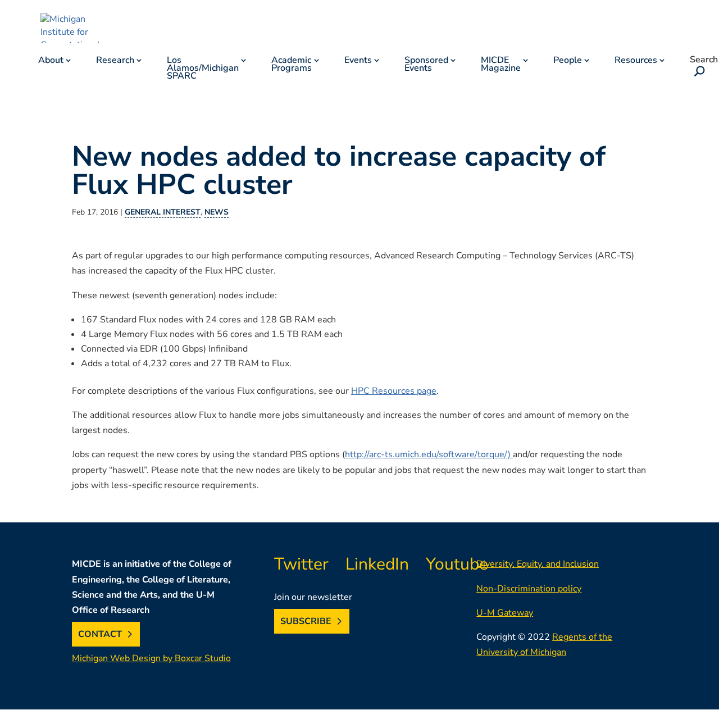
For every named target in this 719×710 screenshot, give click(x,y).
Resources (636, 61)
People (567, 61)
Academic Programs (291, 65)
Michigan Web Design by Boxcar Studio (151, 658)
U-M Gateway (504, 613)
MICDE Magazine (501, 65)
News (216, 212)
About (50, 61)
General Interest (163, 212)
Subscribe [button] (305, 621)
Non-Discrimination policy (528, 588)
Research (115, 61)
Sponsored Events (426, 65)
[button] (697, 72)
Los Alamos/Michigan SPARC (203, 69)
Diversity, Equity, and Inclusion (537, 564)
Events (358, 61)
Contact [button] (100, 634)
